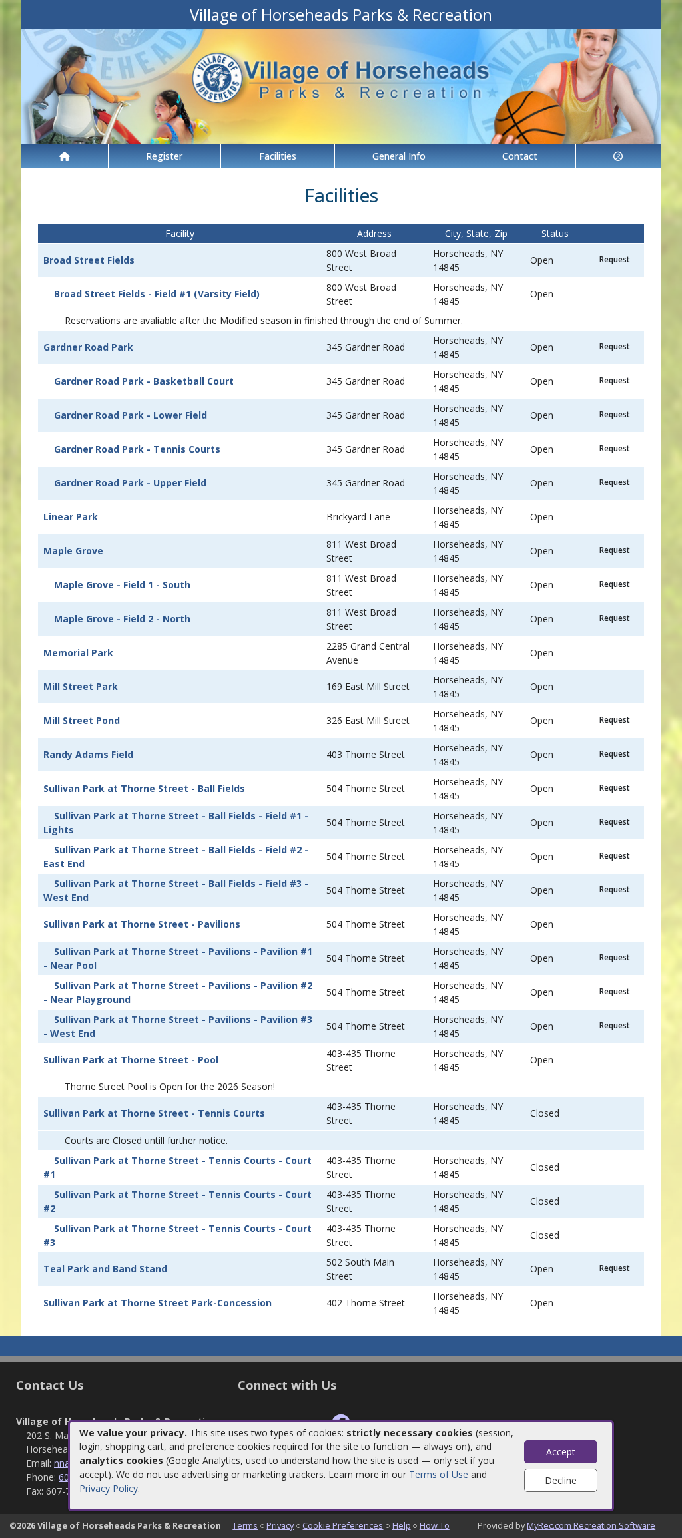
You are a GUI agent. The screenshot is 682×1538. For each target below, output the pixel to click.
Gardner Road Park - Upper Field (130, 483)
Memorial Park (78, 652)
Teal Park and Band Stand (105, 1268)
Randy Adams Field (88, 754)
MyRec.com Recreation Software (591, 1525)
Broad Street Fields (89, 260)
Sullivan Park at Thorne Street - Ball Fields (144, 788)
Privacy (280, 1525)
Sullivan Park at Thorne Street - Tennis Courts (154, 1113)
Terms (245, 1525)
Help (401, 1525)
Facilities (277, 156)
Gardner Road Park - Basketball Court (144, 381)
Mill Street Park (80, 686)
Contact (519, 156)
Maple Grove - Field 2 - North (122, 618)
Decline (561, 1480)
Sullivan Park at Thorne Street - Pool (130, 1060)
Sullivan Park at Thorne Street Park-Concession (157, 1302)
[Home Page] (64, 156)
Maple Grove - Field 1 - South (122, 584)
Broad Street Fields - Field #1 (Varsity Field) (157, 294)
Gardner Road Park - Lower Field (130, 415)
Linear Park (70, 516)
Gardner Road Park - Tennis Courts (137, 449)
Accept (560, 1451)
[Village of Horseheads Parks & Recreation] (341, 85)
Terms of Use (438, 1474)
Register (164, 156)
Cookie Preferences (342, 1525)
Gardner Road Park (88, 347)
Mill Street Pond (81, 720)
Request (614, 259)
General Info (399, 156)
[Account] (618, 156)
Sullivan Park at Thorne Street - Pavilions (141, 924)
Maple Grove (73, 550)
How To (435, 1525)
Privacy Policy (108, 1488)
